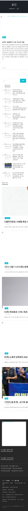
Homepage (12, 8)
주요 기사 (7, 218)
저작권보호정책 (5, 471)
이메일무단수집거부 (17, 471)
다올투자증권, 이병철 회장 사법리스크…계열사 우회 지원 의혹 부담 (19, 100)
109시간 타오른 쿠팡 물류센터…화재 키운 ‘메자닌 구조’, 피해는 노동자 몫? (18, 157)
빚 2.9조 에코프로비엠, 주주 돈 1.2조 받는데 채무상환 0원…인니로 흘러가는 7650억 (18, 175)
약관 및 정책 (4, 466)
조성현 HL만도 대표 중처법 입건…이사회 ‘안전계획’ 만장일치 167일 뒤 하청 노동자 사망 (18, 126)
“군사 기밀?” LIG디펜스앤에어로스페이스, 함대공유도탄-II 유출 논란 (20, 108)
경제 (4, 37)
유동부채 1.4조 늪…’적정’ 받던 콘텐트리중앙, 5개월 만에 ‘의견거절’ (19, 116)
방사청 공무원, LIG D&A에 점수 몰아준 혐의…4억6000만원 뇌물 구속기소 (19, 92)
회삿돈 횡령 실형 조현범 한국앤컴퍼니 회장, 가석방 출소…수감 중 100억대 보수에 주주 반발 (19, 147)
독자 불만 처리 (13, 466)
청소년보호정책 (17, 468)
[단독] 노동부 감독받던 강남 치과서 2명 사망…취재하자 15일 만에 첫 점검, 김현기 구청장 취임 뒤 (19, 137)
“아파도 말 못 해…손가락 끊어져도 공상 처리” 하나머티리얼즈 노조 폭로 (19, 166)
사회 (6, 263)
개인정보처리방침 (6, 468)
